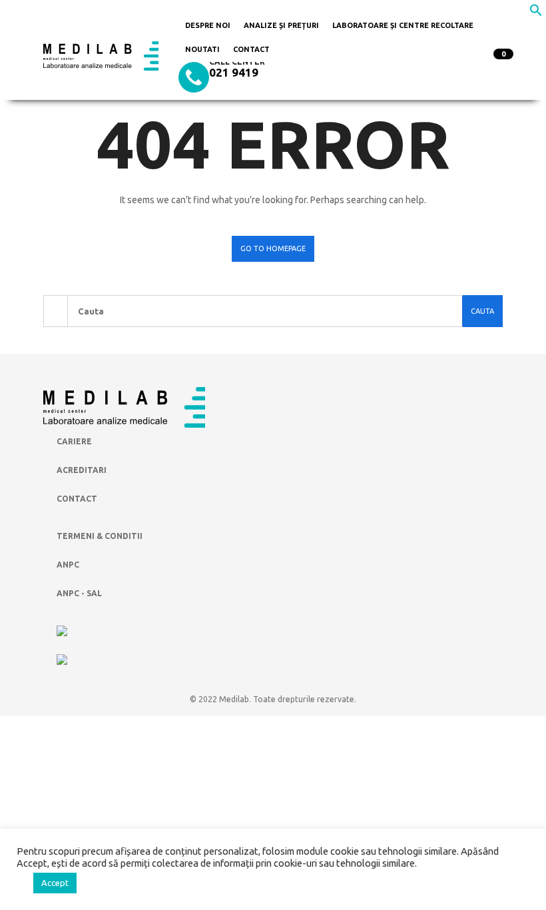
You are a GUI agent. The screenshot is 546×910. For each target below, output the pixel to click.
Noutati (202, 49)
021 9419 (233, 72)
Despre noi (207, 25)
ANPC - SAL (79, 593)
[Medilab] (100, 55)
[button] (536, 13)
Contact (251, 49)
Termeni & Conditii (99, 536)
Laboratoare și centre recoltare (402, 25)
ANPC (68, 564)
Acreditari (82, 470)
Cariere (74, 441)
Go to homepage (273, 248)
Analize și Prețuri (281, 25)
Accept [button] (55, 882)
